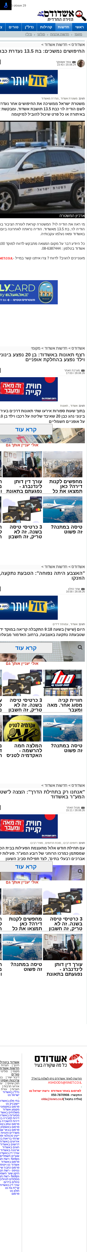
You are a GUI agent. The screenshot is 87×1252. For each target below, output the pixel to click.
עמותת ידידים (60, 624)
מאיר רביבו (36, 842)
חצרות (15, 1089)
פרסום (15, 1193)
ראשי (79, 27)
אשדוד (74, 405)
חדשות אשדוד (55, 45)
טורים (13, 27)
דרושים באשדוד (9, 1144)
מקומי (78, 34)
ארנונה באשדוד (9, 1150)
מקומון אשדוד (11, 1109)
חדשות (63, 27)
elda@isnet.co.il (52, 1099)
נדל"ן (29, 27)
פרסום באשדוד (9, 1161)
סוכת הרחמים (52, 842)
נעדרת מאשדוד (49, 98)
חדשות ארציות (59, 34)
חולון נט (14, 1190)
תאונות (64, 405)
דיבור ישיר (13, 1077)
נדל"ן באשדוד (11, 1092)
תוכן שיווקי (13, 1083)
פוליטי (41, 34)
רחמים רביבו (70, 842)
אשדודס (78, 45)
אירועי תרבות (11, 1086)
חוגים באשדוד (10, 1147)
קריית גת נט (12, 1188)
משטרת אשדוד (69, 98)
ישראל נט (13, 1095)
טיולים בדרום (11, 1182)
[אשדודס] (54, 1068)
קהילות (46, 27)
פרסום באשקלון (9, 1127)
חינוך (16, 1065)
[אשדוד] (61, 22)
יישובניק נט (12, 1103)
